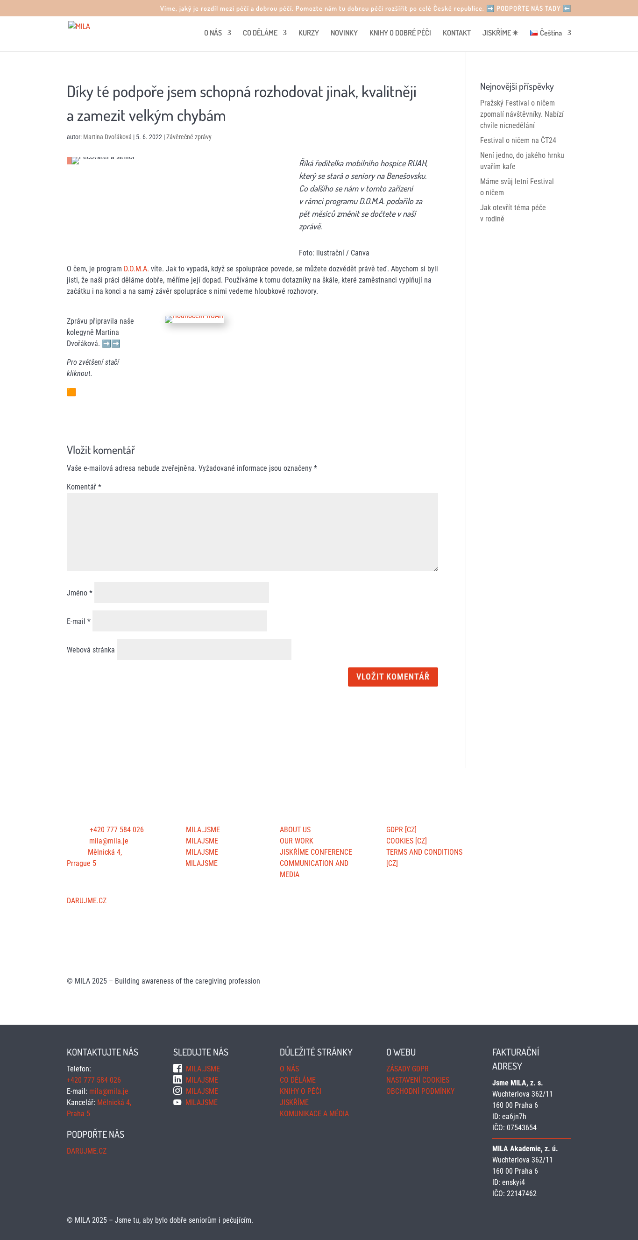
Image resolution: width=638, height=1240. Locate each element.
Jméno (79, 592)
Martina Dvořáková (107, 137)
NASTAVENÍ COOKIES (417, 1080)
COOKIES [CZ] (406, 840)
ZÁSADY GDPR (407, 1068)
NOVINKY (344, 33)
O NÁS (213, 33)
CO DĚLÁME (260, 33)
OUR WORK (296, 840)
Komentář (84, 486)
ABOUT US (295, 829)
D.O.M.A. (136, 268)
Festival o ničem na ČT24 (518, 140)
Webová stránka (91, 649)
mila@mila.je (108, 840)
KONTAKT (457, 33)
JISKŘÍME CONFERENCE (316, 852)
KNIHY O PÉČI (300, 1091)
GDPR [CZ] (401, 829)
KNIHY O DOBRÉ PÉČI (400, 33)
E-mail (79, 621)
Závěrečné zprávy (189, 137)
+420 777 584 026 (117, 829)
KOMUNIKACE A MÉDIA (314, 1113)
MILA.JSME (202, 829)
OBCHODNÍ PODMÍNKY (420, 1091)
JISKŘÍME (294, 1102)
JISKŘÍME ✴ (500, 33)
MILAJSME (201, 840)
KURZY (308, 33)
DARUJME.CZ (86, 900)
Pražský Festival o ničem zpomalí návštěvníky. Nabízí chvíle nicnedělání (522, 114)
